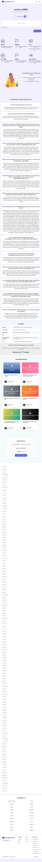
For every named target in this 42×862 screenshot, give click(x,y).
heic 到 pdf (4, 547)
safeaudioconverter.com (35, 849)
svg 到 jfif (4, 728)
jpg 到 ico (4, 610)
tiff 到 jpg (4, 759)
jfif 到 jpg (4, 571)
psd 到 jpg (4, 707)
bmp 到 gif (4, 466)
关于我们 (26, 839)
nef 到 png (4, 647)
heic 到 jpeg (4, 545)
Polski (11, 812)
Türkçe (11, 818)
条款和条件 (20, 839)
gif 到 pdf (4, 524)
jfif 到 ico (4, 566)
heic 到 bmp (4, 534)
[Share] (37, 2)
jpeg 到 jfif (4, 592)
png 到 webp (4, 694)
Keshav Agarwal (10, 381)
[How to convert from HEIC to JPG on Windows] (30, 414)
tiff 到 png (4, 762)
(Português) (31, 812)
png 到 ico (4, 678)
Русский (31, 818)
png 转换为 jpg (5, 686)
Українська (11, 821)
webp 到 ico (4, 780)
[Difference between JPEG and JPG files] (11, 391)
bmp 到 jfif (4, 469)
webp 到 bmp (4, 772)
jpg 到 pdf (4, 620)
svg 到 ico (4, 730)
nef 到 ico (4, 631)
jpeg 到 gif (4, 584)
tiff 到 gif (4, 751)
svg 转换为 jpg (5, 738)
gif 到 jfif (3, 516)
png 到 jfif (4, 681)
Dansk (31, 801)
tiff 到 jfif (4, 754)
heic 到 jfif (4, 539)
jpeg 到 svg (4, 597)
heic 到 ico (4, 542)
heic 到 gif (4, 537)
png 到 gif (4, 675)
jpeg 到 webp (4, 605)
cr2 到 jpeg (4, 498)
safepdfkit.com (35, 843)
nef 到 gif (4, 628)
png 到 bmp (4, 670)
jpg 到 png (4, 623)
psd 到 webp (4, 717)
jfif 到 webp (4, 576)
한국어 (11, 827)
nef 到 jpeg (4, 636)
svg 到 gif (4, 722)
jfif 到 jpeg (4, 568)
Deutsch (11, 803)
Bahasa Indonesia (11, 801)
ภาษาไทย (31, 824)
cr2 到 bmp (4, 490)
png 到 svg (4, 688)
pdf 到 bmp (4, 649)
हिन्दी (11, 824)
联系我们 (26, 841)
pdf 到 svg (4, 673)
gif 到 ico (4, 513)
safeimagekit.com (35, 851)
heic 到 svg (4, 555)
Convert (36, 31)
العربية (31, 821)
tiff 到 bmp (4, 746)
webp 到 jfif (4, 775)
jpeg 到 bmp (4, 589)
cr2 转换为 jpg (5, 505)
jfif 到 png (4, 573)
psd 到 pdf (4, 715)
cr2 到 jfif (4, 492)
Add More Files (20, 16)
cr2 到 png (4, 503)
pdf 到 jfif (4, 660)
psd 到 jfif (4, 704)
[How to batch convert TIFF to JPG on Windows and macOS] (11, 414)
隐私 (18, 843)
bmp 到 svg (4, 485)
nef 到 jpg (4, 639)
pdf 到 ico (4, 654)
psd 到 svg (4, 720)
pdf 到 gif (4, 652)
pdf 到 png (4, 665)
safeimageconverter (12, 856)
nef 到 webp (4, 644)
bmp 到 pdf (4, 482)
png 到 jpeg (4, 683)
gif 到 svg (4, 529)
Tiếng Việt (31, 815)
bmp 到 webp (4, 487)
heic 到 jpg (4, 550)
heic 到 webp (4, 558)
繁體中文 (31, 830)
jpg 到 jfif (4, 613)
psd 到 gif (4, 696)
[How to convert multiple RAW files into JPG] (30, 391)
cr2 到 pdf (4, 500)
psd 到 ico (4, 699)
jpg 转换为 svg (5, 618)
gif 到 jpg (4, 521)
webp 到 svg (4, 790)
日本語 (31, 827)
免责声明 (19, 841)
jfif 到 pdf (4, 579)
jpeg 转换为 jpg (5, 594)
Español (11, 806)
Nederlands (31, 809)
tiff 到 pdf (4, 764)
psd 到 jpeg (4, 709)
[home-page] (8, 2)
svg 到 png (4, 743)
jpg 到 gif (4, 607)
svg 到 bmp (4, 725)
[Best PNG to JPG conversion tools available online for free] (30, 367)
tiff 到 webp (4, 767)
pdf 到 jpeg (4, 657)
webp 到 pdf (4, 788)
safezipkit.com (35, 841)
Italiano (11, 809)
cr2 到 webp (4, 508)
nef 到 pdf (4, 641)
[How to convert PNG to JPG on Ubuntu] (11, 367)
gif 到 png (4, 526)
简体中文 (36, 856)
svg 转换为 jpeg (5, 733)
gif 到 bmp (4, 511)
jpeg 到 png (4, 602)
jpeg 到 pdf (4, 600)
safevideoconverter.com (35, 853)
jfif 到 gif (3, 563)
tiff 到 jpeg (4, 756)
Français (31, 806)
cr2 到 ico (4, 495)
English (31, 803)
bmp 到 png (4, 479)
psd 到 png (4, 712)
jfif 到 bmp (4, 560)
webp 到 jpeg (4, 777)
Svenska (11, 815)
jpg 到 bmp (4, 615)
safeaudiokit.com (35, 847)
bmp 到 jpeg (4, 477)
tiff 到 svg (4, 769)
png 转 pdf (4, 691)
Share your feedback (21, 455)
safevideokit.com (35, 839)
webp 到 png (4, 785)
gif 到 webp (4, 532)
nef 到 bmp (4, 626)
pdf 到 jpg (4, 662)
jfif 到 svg (4, 581)
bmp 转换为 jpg (5, 474)
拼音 (11, 830)
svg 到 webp (4, 741)
